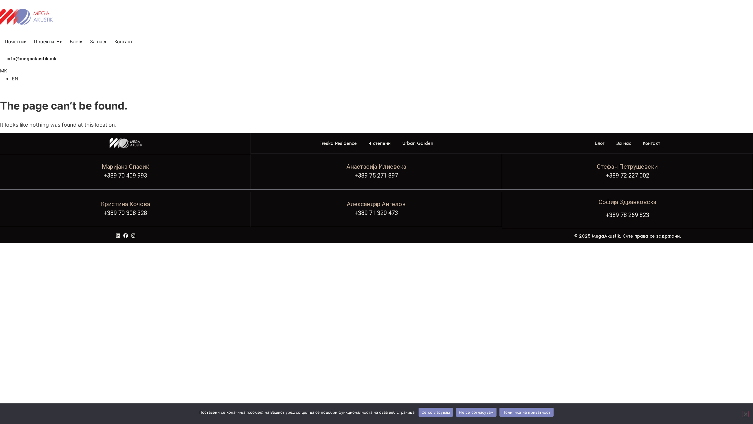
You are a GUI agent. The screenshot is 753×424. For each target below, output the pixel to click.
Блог (599, 143)
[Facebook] (125, 235)
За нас (623, 143)
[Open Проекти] (58, 41)
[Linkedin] (118, 235)
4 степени (380, 143)
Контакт (651, 143)
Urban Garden (417, 143)
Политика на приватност (526, 412)
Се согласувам (436, 412)
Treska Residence (338, 143)
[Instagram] (133, 235)
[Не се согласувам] (745, 414)
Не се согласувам (476, 412)
